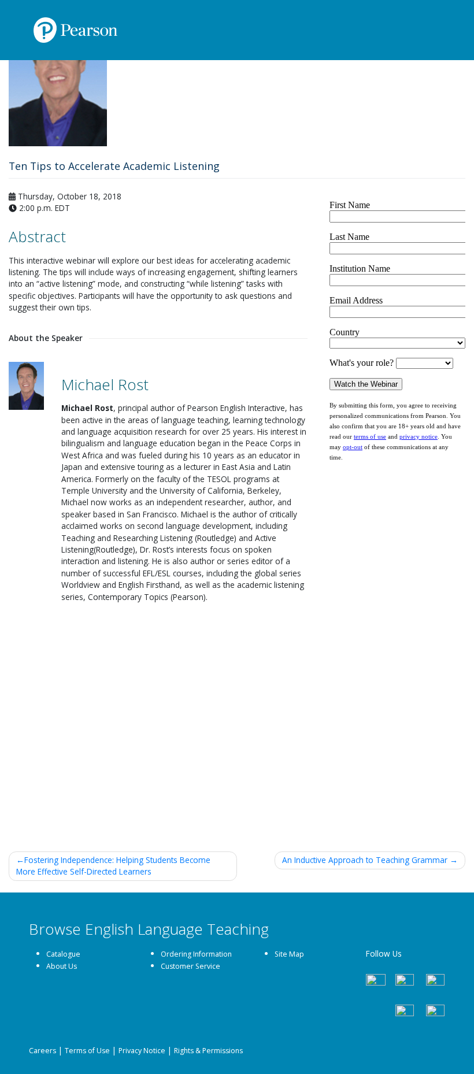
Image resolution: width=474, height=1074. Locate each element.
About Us (61, 966)
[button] (25, 30)
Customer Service (190, 966)
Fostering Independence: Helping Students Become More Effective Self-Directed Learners (113, 865)
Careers (42, 1051)
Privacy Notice (141, 1051)
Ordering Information (196, 954)
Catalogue (63, 954)
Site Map (289, 954)
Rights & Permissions (208, 1051)
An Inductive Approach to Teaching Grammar (364, 859)
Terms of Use (87, 1051)
